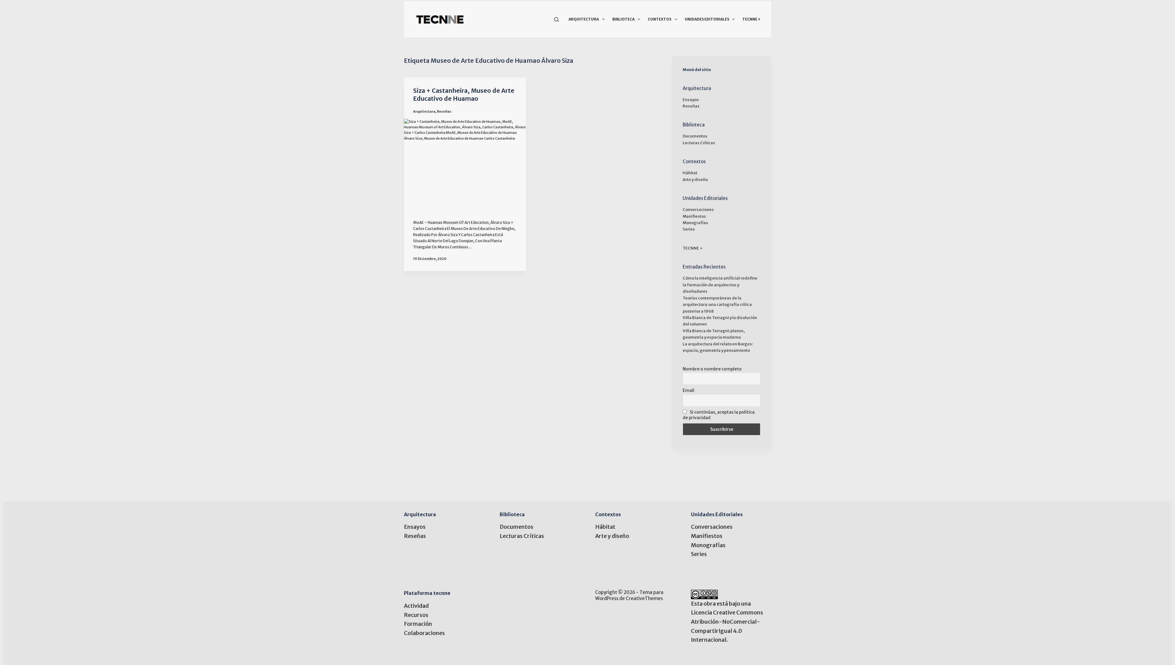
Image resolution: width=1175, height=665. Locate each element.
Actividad (416, 605)
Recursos (416, 614)
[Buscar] (556, 19)
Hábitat (690, 172)
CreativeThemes (644, 598)
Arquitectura (584, 19)
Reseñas (444, 111)
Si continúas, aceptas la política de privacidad (719, 414)
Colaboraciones (424, 633)
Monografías (695, 222)
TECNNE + (751, 19)
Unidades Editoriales (707, 19)
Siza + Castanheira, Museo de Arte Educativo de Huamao (463, 94)
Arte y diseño (695, 179)
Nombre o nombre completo (712, 369)
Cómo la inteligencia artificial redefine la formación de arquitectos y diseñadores (720, 285)
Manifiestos (694, 216)
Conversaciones (698, 209)
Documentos (695, 136)
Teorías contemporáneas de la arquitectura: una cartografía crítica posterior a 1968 (717, 304)
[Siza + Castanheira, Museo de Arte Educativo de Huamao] (465, 164)
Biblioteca (623, 19)
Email (688, 390)
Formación (418, 623)
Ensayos (691, 99)
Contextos (659, 19)
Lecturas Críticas (699, 142)
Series (689, 229)
